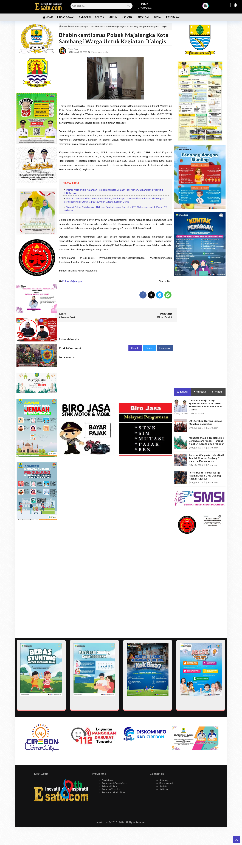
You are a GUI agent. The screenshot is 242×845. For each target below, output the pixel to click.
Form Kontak (166, 783)
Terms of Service (111, 789)
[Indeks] (205, 6)
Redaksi (163, 786)
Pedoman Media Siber (114, 792)
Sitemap (163, 780)
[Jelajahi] (234, 5)
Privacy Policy (109, 786)
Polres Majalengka (72, 281)
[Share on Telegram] (159, 294)
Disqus (149, 347)
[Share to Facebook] (143, 294)
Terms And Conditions (114, 783)
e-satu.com (102, 822)
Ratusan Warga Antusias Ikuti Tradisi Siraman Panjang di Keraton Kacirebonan (206, 458)
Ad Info (163, 789)
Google (135, 347)
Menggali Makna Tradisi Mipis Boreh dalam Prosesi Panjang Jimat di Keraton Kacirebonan (206, 440)
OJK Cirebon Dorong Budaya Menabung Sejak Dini (205, 422)
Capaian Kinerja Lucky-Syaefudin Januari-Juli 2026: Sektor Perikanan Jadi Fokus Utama (205, 405)
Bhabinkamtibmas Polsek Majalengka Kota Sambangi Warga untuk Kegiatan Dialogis (113, 38)
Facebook (164, 347)
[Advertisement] (36, 579)
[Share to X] (151, 294)
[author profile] (62, 50)
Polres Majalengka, (100, 52)
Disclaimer (107, 780)
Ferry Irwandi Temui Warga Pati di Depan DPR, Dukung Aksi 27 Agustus (205, 475)
